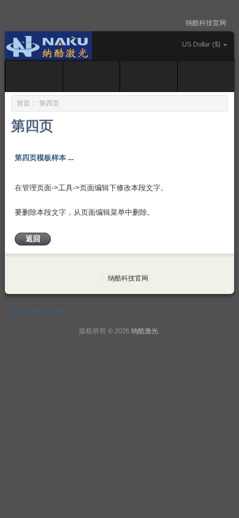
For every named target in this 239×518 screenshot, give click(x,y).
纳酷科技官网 (206, 22)
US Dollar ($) (201, 44)
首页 (23, 103)
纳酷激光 (144, 330)
